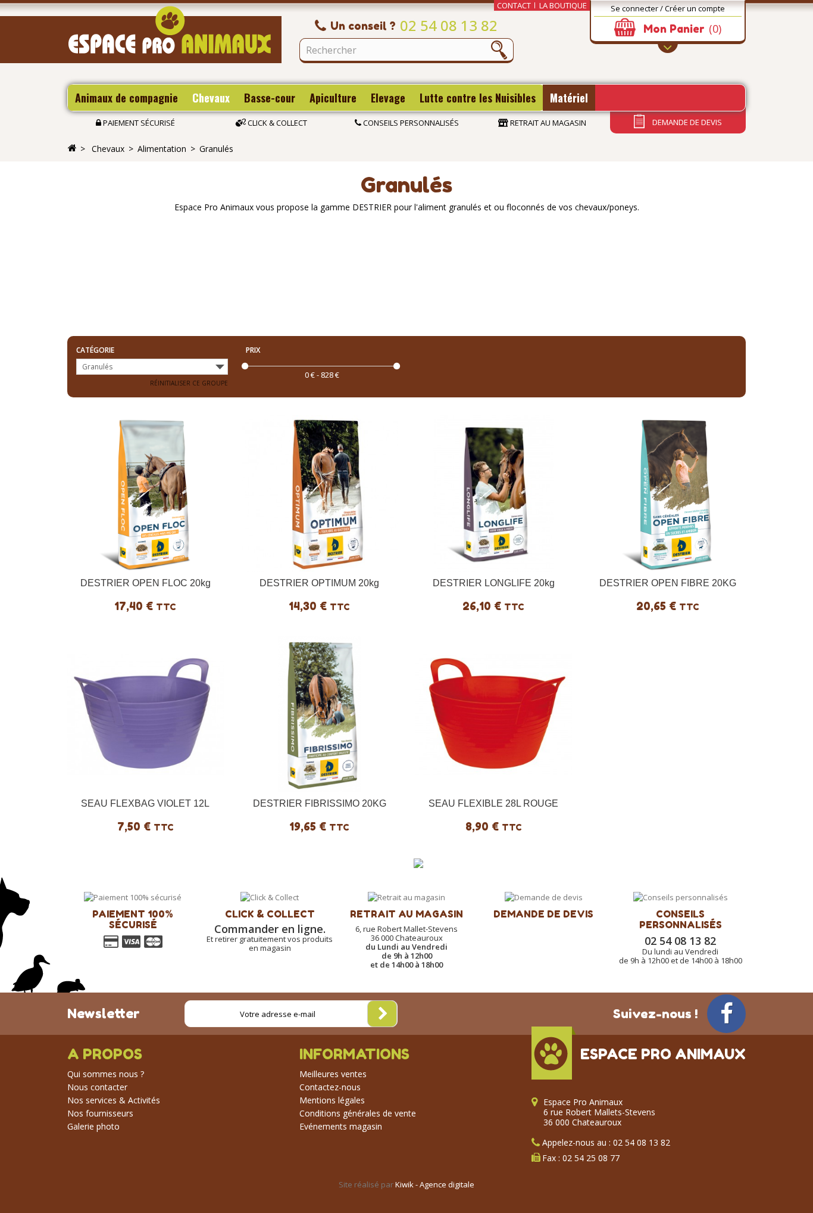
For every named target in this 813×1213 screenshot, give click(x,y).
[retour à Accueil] (72, 148)
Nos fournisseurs (100, 1113)
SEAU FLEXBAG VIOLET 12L (145, 803)
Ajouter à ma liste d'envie (93, 560)
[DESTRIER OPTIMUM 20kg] (320, 493)
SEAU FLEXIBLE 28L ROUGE (493, 803)
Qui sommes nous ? (105, 1074)
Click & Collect (276, 122)
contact (514, 5)
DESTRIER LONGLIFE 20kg (494, 583)
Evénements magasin (340, 1126)
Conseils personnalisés (410, 122)
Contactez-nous (330, 1087)
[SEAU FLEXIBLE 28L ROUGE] (493, 714)
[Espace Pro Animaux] (174, 34)
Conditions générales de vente (357, 1113)
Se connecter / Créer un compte (668, 8)
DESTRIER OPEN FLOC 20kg (145, 583)
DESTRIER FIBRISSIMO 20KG (319, 803)
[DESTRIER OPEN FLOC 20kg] (145, 493)
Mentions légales (332, 1100)
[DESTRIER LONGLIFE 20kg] (493, 493)
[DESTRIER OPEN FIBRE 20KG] (668, 493)
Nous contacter (97, 1087)
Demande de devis (686, 122)
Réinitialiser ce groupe (189, 383)
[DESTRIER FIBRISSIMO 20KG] (320, 714)
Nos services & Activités (113, 1100)
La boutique (563, 5)
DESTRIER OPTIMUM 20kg (319, 583)
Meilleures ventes (333, 1074)
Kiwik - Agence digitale (434, 1184)
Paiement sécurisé (138, 122)
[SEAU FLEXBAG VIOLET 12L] (145, 714)
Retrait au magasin (547, 122)
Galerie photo (93, 1126)
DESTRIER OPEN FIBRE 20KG (667, 583)
